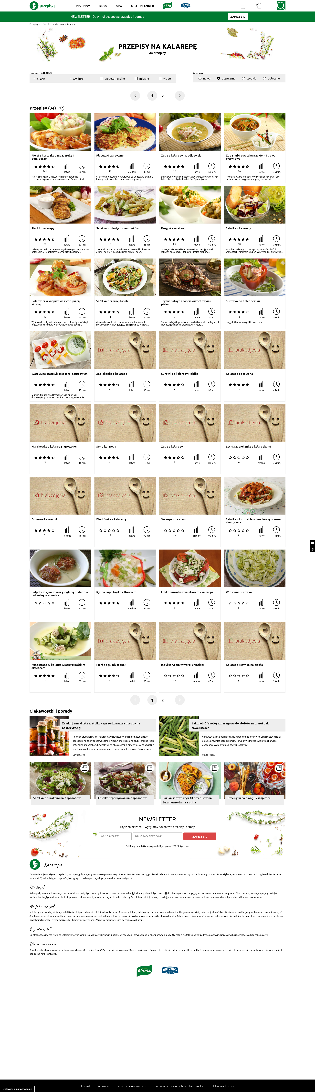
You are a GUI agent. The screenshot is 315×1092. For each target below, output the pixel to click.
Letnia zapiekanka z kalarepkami (248, 446)
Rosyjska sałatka (172, 228)
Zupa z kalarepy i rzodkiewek (181, 155)
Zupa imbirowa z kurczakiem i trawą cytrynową (250, 157)
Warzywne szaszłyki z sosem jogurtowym (60, 373)
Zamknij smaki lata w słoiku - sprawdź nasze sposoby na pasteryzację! (101, 725)
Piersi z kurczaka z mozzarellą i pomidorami (53, 157)
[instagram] (312, 549)
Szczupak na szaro (173, 519)
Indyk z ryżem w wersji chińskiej (182, 664)
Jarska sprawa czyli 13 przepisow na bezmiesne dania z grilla (187, 800)
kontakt (85, 1085)
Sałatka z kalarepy (238, 228)
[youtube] (312, 543)
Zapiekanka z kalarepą (111, 373)
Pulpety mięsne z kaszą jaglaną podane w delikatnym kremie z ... (60, 593)
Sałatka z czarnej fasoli (112, 301)
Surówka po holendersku (243, 301)
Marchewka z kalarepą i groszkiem (55, 446)
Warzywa (59, 24)
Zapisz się (199, 836)
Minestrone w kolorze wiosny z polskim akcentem (58, 666)
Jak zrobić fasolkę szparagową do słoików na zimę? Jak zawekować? (230, 725)
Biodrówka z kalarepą (111, 519)
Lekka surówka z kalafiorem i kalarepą (187, 592)
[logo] (43, 5)
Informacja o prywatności (132, 1085)
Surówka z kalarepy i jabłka (179, 373)
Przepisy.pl (35, 24)
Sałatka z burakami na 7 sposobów (57, 798)
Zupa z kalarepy (172, 446)
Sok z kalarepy (106, 446)
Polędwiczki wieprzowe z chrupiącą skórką (56, 302)
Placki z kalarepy (43, 228)
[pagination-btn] (180, 96)
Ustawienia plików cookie (17, 1089)
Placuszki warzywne (110, 155)
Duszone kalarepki (44, 519)
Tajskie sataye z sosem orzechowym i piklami (186, 302)
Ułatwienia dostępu (223, 1085)
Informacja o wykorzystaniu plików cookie (180, 1085)
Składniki (47, 24)
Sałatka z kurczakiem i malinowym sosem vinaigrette (254, 521)
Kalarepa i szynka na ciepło (244, 664)
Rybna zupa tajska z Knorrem (116, 592)
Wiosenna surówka (239, 592)
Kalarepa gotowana (239, 373)
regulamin (104, 1085)
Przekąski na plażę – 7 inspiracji (249, 798)
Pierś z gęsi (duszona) (111, 664)
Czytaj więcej (79, 755)
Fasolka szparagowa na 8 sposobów (122, 798)
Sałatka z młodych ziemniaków (117, 228)
